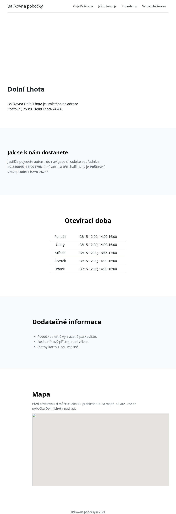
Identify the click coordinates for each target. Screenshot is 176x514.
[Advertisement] (88, 41)
